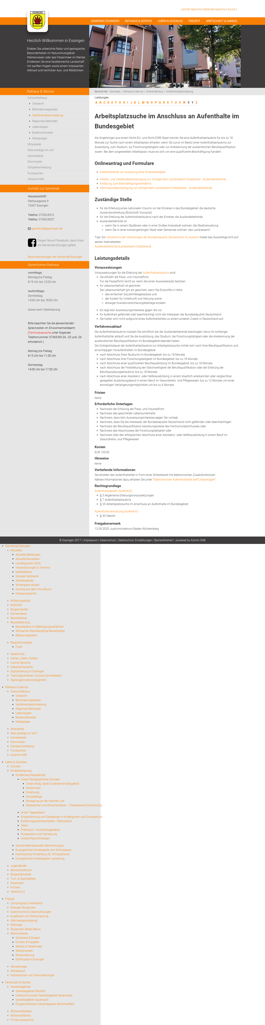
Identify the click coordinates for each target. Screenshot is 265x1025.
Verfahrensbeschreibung (47, 115)
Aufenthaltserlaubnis (156, 272)
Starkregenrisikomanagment (28, 680)
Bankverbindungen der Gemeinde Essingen (55, 257)
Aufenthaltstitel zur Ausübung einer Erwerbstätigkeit (132, 172)
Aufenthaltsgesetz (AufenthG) (113, 491)
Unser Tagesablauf (33, 812)
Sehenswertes (19, 933)
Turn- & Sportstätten (23, 878)
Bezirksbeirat (18, 618)
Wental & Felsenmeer (29, 946)
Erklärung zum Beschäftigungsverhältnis (125, 183)
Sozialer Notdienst (27, 576)
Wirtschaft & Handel (222, 21)
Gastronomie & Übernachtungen (30, 912)
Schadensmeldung (39, 167)
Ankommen (33, 788)
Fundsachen (35, 173)
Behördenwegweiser (45, 109)
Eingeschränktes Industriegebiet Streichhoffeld (45, 1004)
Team (24, 825)
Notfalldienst (24, 572)
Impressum (90, 540)
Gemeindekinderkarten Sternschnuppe (40, 845)
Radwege (16, 925)
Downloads (35, 161)
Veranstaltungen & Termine (33, 567)
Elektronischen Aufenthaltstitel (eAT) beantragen (184, 479)
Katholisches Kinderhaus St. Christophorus (43, 854)
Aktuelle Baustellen (28, 559)
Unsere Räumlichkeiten (35, 838)
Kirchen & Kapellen (27, 942)
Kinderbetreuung (20, 770)
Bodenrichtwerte (42, 132)
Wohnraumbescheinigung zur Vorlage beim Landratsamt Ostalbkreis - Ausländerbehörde (156, 188)
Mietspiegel (39, 138)
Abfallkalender (25, 580)
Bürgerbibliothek (20, 874)
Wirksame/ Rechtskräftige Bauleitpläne (40, 631)
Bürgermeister (19, 609)
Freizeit (194, 21)
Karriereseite (35, 156)
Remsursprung (25, 955)
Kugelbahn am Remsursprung (29, 916)
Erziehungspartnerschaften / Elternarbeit (46, 821)
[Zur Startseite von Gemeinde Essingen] (37, 23)
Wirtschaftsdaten (21, 1011)
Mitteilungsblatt (20, 600)
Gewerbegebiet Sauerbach (32, 999)
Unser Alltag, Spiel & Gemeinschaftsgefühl (52, 783)
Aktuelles (16, 550)
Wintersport (17, 971)
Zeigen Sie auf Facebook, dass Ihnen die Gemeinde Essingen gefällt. (60, 243)
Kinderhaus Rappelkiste (30, 775)
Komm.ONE (198, 540)
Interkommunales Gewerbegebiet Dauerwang (44, 995)
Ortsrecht (38, 103)
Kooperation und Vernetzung (39, 834)
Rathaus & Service (138, 21)
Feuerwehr (17, 883)
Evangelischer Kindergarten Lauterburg (40, 858)
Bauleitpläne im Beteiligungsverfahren (40, 626)
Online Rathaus (37, 98)
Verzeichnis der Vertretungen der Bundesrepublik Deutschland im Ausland (152, 237)
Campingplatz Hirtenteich (26, 903)
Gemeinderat (18, 613)
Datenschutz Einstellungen (135, 540)
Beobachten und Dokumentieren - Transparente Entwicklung (64, 805)
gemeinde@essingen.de (47, 228)
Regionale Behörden (45, 121)
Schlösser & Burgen (28, 937)
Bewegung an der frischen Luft (45, 801)
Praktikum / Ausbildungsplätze (40, 829)
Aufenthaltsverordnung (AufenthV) (116, 511)
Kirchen (15, 887)
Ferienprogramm (26, 593)
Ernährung (32, 792)
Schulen (15, 766)
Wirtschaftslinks (20, 1015)
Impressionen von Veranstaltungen (32, 975)
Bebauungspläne (26, 635)
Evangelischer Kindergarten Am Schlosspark (43, 850)
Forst (19, 647)
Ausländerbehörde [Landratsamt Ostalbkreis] (123, 246)
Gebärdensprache (214, 9)
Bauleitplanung (20, 622)
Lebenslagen (40, 127)
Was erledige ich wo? (41, 150)
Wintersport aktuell (27, 585)
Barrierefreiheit (163, 540)
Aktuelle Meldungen (28, 554)
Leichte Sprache (191, 9)
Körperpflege (34, 796)
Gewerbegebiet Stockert (30, 991)
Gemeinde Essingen (105, 21)
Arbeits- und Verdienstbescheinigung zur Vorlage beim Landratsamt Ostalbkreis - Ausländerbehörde (163, 179)
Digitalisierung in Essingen (27, 671)
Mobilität (16, 605)
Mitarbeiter (34, 144)
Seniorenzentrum (21, 870)
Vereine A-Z (17, 891)
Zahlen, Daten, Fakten (24, 658)
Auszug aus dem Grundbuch (34, 589)
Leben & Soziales (170, 21)
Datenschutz (108, 540)
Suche (231, 9)
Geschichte (17, 654)
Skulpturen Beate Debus (25, 929)
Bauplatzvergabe (21, 642)
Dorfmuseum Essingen (30, 959)
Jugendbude (18, 865)
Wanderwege (18, 966)
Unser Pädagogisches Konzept (40, 779)
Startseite (114, 91)
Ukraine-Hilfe (36, 179)
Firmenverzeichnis (22, 1020)
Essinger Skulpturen (23, 907)
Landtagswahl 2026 (28, 563)
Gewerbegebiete (20, 986)
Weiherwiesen (24, 950)
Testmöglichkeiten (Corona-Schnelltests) (36, 675)
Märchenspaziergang (23, 920)
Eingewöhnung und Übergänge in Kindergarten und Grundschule (61, 816)
